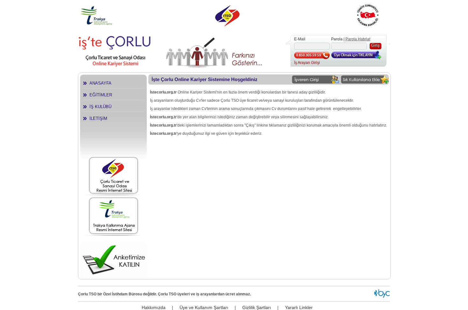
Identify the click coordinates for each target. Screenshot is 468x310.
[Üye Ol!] (356, 58)
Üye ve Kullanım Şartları (204, 307)
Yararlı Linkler (299, 307)
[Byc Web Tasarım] (382, 297)
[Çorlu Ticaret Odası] (113, 175)
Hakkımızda (154, 307)
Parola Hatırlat (357, 39)
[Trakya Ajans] (113, 214)
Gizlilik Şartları (256, 307)
